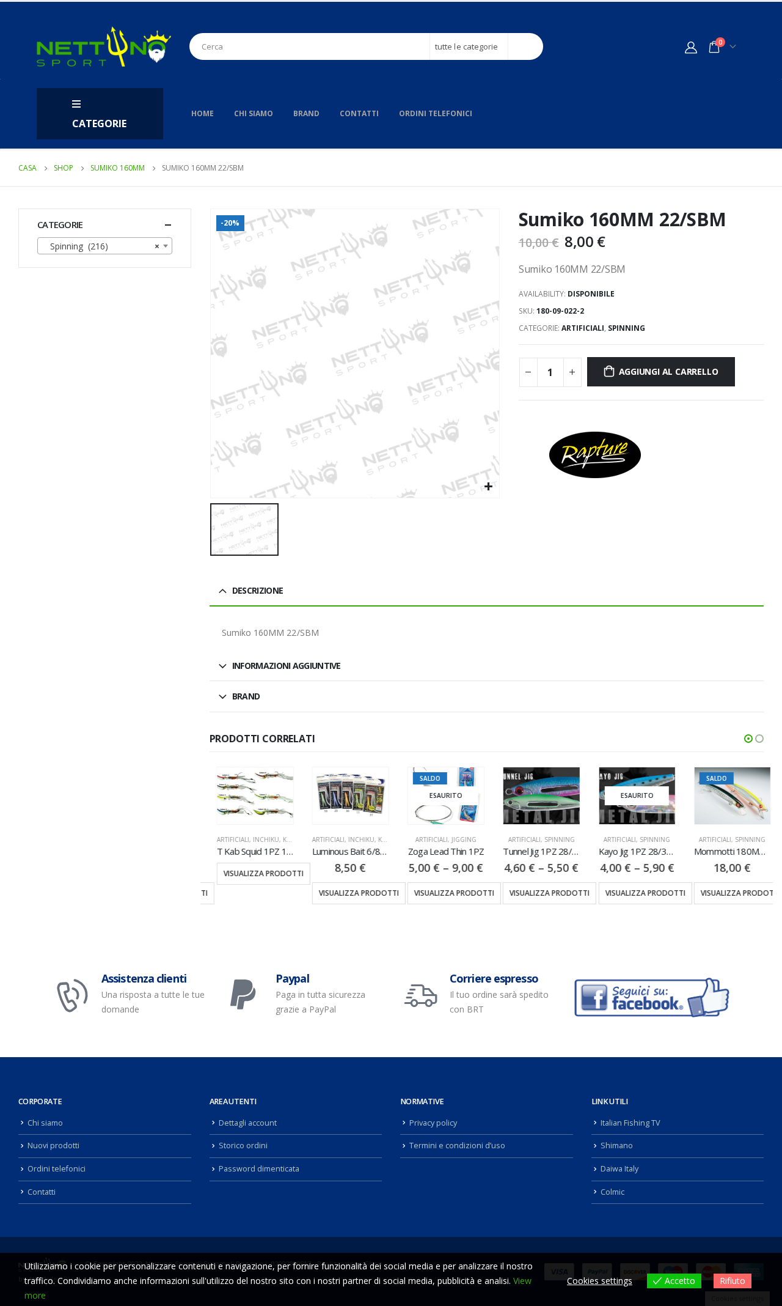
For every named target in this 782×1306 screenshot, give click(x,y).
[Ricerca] (525, 46)
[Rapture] (595, 455)
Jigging (456, 839)
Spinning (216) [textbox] (101, 246)
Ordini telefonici (435, 113)
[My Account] (691, 47)
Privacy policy (433, 1123)
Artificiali (582, 328)
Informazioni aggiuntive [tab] (286, 665)
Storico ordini (243, 1145)
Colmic (612, 1192)
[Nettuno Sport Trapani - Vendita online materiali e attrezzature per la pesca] (104, 46)
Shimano (617, 1145)
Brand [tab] (246, 696)
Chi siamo (253, 113)
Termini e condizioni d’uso (457, 1145)
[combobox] (104, 245)
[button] (748, 738)
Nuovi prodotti (53, 1145)
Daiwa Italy (619, 1169)
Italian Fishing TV (630, 1123)
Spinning (626, 328)
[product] (248, 795)
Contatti (359, 113)
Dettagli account (248, 1123)
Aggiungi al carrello (668, 371)
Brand (306, 113)
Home (202, 113)
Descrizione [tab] (257, 590)
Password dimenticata (259, 1169)
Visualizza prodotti (256, 873)
